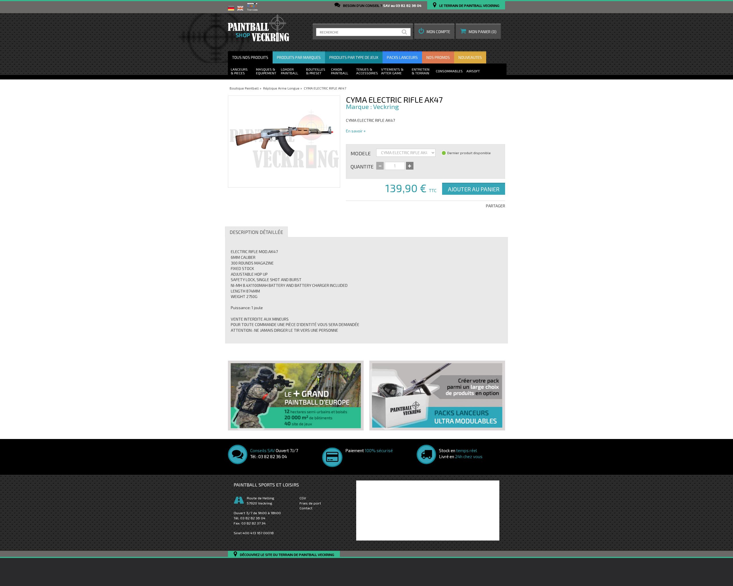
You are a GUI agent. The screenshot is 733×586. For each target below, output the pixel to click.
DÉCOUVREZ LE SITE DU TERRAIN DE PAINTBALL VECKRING (287, 555)
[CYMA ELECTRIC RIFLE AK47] (284, 142)
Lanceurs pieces (239, 71)
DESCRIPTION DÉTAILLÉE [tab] (256, 232)
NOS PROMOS (438, 57)
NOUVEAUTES (470, 57)
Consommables (449, 71)
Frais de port (310, 503)
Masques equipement (266, 71)
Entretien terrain (420, 71)
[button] (434, 31)
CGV (302, 498)
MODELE (360, 153)
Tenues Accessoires (367, 71)
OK (405, 32)
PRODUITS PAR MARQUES (299, 57)
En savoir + (356, 130)
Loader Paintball (289, 71)
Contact (305, 508)
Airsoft (473, 71)
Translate (252, 9)
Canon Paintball (339, 71)
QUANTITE (362, 166)
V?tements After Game (391, 71)
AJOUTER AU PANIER (473, 189)
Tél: (249, 518)
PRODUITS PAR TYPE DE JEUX (353, 57)
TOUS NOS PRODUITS (250, 57)
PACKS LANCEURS (402, 57)
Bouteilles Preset (315, 71)
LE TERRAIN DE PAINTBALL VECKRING (469, 5)
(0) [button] (482, 31)
